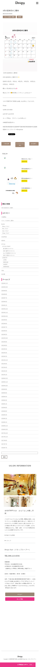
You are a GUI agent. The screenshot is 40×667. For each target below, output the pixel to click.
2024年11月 (4, 283)
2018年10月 (4, 429)
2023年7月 (4, 327)
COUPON (4, 237)
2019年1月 (4, 422)
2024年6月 (4, 301)
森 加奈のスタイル (8, 248)
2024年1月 (4, 305)
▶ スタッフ (8, 540)
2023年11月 (4, 312)
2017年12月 (4, 433)
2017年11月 (4, 436)
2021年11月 (4, 360)
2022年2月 (4, 356)
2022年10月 (4, 338)
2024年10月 (4, 287)
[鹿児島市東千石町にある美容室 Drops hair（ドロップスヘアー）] (20, 2)
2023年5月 (4, 334)
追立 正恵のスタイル (9, 255)
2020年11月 (4, 382)
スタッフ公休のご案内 (9, 16)
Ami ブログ (5, 231)
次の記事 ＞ (34, 143)
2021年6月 (4, 363)
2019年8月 (4, 411)
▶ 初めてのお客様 (10, 535)
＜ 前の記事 (6, 143)
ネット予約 (20, 599)
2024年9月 (4, 290)
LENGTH (4, 257)
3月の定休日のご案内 (11, 10)
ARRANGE (6, 266)
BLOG (3, 224)
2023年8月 (4, 323)
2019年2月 (4, 418)
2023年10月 (4, 316)
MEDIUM (5, 262)
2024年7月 (4, 298)
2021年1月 (4, 374)
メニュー (19, 594)
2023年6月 (4, 331)
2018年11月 (4, 426)
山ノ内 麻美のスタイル (9, 253)
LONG (5, 260)
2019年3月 (4, 415)
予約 (2, 270)
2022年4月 (4, 352)
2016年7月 (4, 447)
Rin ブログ (5, 228)
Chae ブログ (5, 233)
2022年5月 (4, 349)
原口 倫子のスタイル (9, 251)
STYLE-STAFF (6, 246)
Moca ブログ (5, 226)
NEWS (19, 16)
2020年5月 (4, 396)
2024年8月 (4, 294)
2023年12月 (4, 309)
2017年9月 (4, 440)
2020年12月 (4, 378)
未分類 (3, 274)
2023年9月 (4, 320)
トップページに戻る (20, 144)
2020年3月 (4, 400)
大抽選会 (3, 217)
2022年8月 (4, 345)
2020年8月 (4, 393)
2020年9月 (4, 389)
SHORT (5, 264)
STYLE (3, 244)
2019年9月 (4, 407)
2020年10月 (4, 385)
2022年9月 (4, 342)
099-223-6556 (14, 556)
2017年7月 (4, 444)
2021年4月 (4, 367)
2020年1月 (4, 404)
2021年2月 (4, 371)
